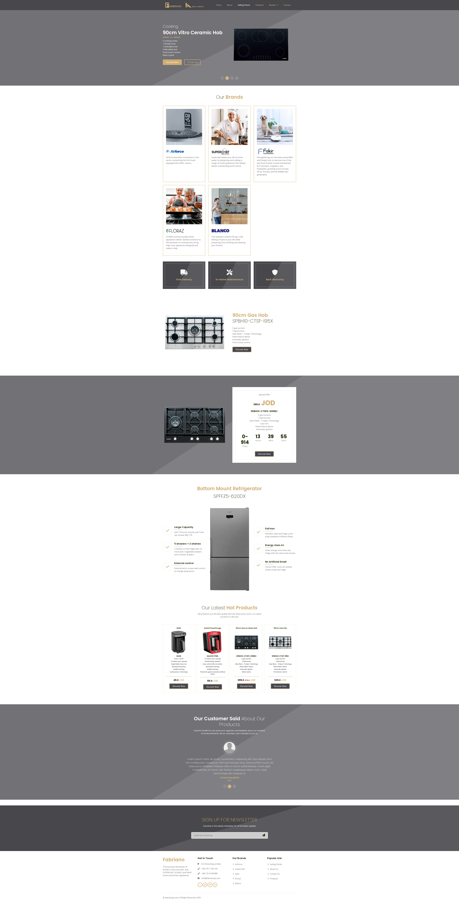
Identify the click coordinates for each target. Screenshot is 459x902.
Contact (287, 5)
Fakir (237, 874)
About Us (274, 869)
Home (218, 5)
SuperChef (240, 869)
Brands (272, 5)
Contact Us (192, 62)
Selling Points (244, 5)
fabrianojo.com (171, 897)
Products (259, 5)
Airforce (238, 864)
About (229, 5)
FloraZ (238, 878)
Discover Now (172, 62)
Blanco (238, 883)
